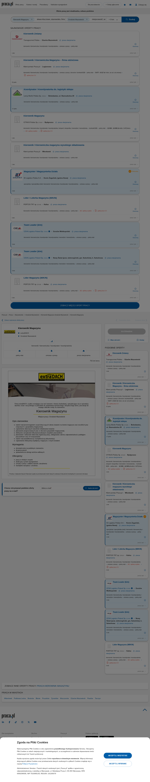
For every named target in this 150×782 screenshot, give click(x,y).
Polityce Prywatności (29, 764)
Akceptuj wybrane (117, 764)
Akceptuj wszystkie (117, 756)
